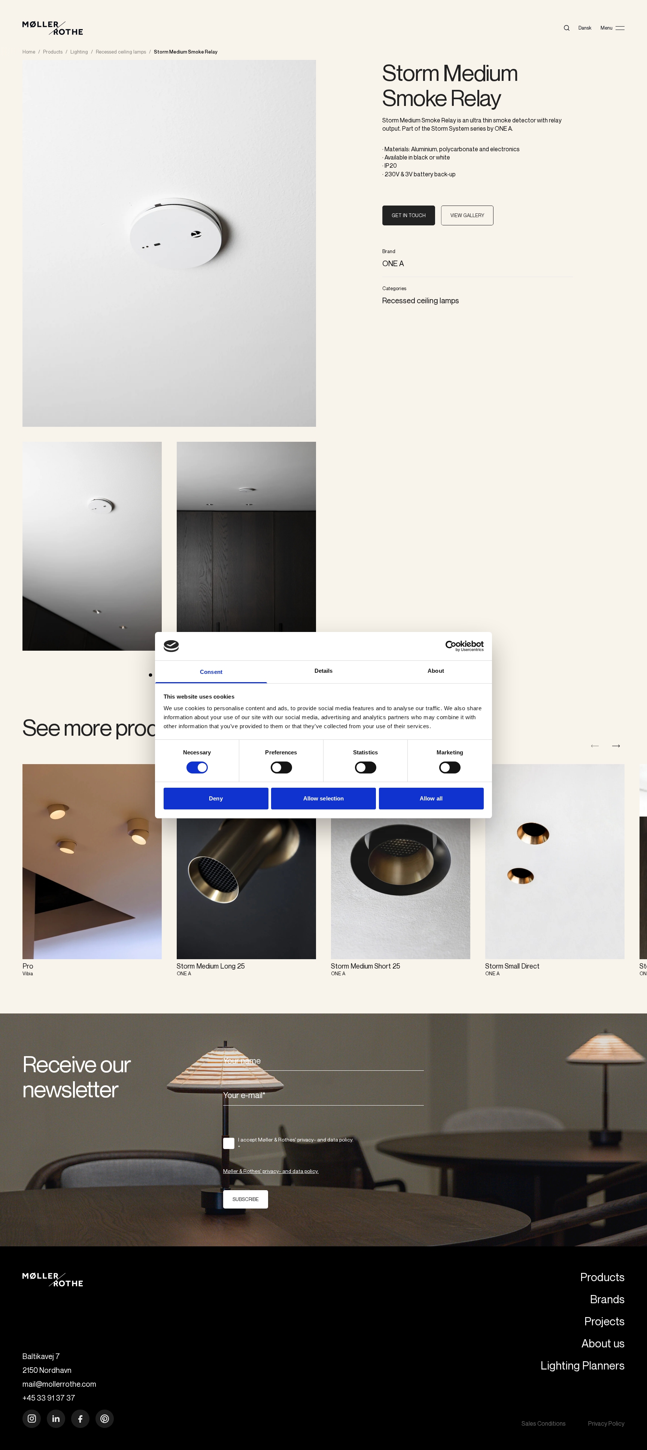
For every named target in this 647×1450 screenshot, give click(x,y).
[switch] (281, 767)
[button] (616, 746)
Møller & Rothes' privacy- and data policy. (271, 1171)
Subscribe (246, 1199)
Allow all (431, 798)
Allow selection (323, 798)
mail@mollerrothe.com (59, 1384)
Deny (215, 798)
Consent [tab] (211, 672)
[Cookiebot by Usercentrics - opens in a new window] (451, 646)
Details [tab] (324, 671)
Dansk (585, 28)
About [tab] (436, 671)
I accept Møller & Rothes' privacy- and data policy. (295, 1143)
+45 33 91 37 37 (48, 1397)
